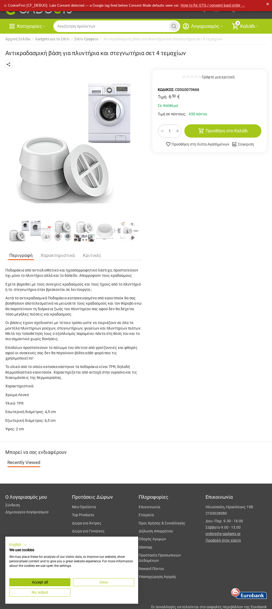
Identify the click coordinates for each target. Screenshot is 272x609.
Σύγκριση (246, 144)
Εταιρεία (146, 515)
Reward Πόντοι (151, 569)
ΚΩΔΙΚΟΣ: (166, 89)
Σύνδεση (12, 505)
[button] (9, 64)
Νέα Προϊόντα (84, 507)
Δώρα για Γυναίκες (88, 531)
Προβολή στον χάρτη (223, 540)
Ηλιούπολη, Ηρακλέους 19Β (229, 507)
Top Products (83, 515)
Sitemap (145, 547)
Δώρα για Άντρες (86, 523)
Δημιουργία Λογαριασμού (27, 512)
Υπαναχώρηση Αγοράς (157, 577)
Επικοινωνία (149, 507)
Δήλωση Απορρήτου (156, 531)
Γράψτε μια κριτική (218, 77)
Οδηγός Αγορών (152, 539)
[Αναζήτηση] (174, 26)
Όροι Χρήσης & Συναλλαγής (162, 523)
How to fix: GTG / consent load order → (213, 5)
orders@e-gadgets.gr (223, 534)
